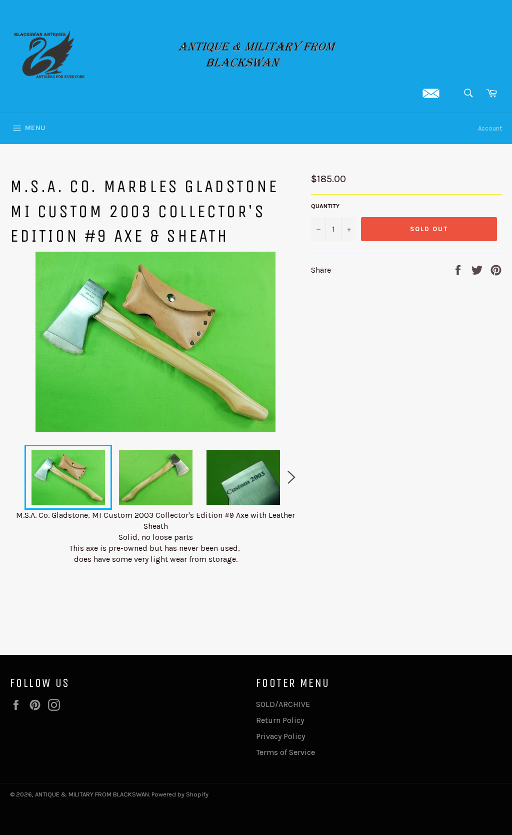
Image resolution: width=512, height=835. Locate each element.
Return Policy (280, 720)
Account (490, 128)
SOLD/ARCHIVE (283, 704)
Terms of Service (285, 752)
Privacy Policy (280, 736)
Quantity (325, 206)
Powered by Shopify (180, 794)
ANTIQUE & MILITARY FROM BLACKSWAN (92, 794)
